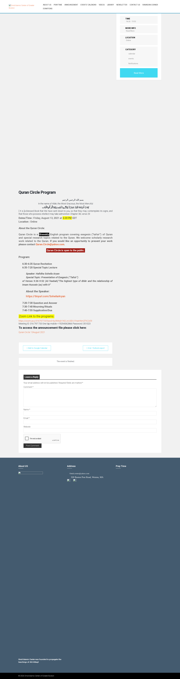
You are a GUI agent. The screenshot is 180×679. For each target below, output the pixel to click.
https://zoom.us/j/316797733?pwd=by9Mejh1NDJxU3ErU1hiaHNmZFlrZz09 (55, 321)
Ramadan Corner (150, 5)
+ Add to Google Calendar (37, 348)
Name (27, 409)
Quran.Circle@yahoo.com (50, 244)
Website (27, 427)
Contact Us (135, 5)
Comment (28, 387)
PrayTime (58, 5)
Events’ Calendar (88, 5)
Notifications (133, 63)
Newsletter (121, 5)
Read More (130, 31)
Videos (102, 5)
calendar (131, 54)
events (131, 59)
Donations (47, 9)
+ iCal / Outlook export (95, 348)
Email (27, 418)
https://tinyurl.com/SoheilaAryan (45, 296)
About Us (47, 5)
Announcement (71, 5)
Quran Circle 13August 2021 (32, 332)
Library (110, 5)
